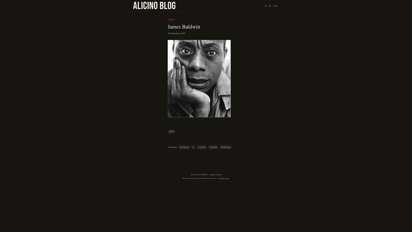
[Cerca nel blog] (266, 6)
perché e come (224, 178)
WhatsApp (225, 147)
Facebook (184, 147)
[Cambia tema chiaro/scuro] (270, 6)
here (275, 6)
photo (171, 20)
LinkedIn (202, 147)
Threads (213, 147)
